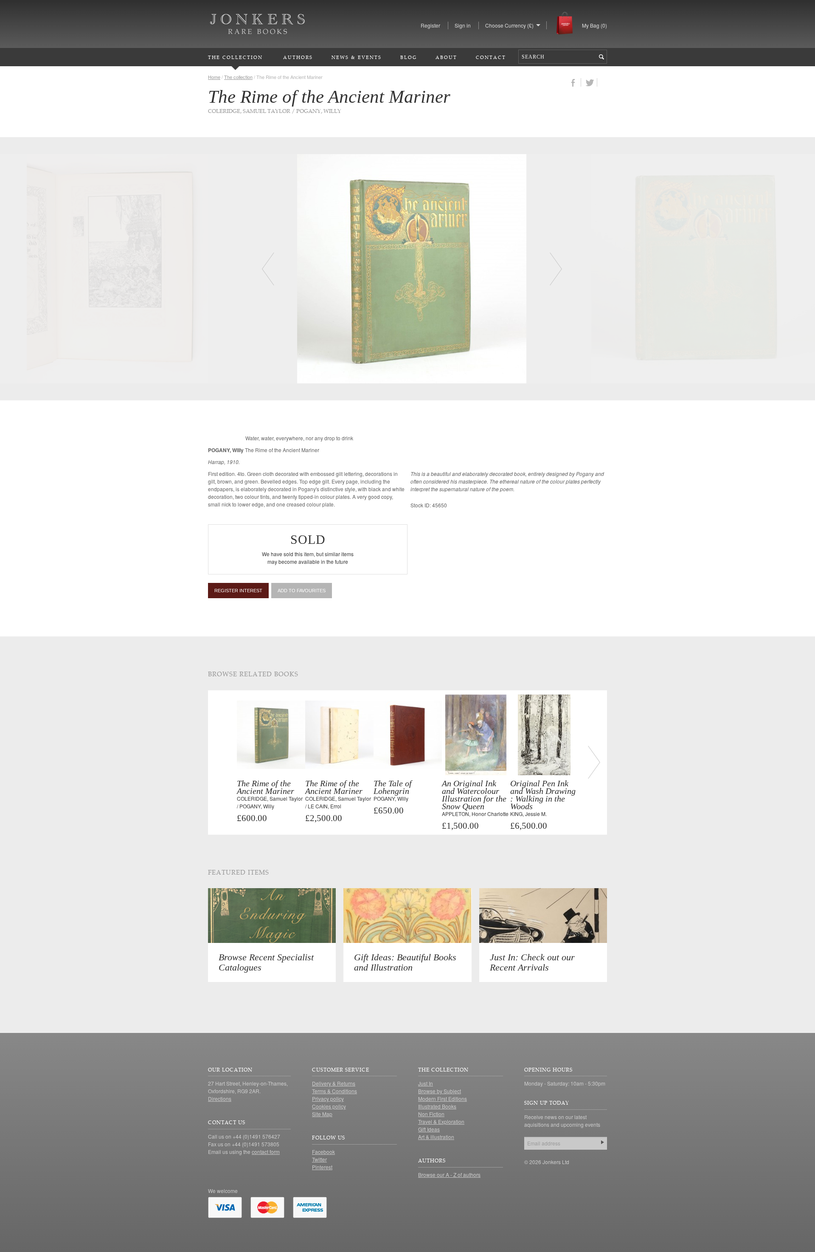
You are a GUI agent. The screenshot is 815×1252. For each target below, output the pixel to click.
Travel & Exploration (441, 1121)
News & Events (357, 57)
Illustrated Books (437, 1106)
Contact (491, 57)
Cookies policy (329, 1106)
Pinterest (322, 1166)
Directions (219, 1098)
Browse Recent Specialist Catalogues (266, 962)
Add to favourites (302, 590)
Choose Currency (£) (509, 25)
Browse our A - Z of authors (449, 1174)
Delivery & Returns (333, 1083)
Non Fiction (431, 1113)
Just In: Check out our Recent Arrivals (532, 962)
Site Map (322, 1113)
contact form (266, 1151)
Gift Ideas (429, 1129)
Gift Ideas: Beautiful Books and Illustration (405, 962)
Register (430, 25)
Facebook (323, 1151)
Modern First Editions (442, 1098)
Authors (298, 57)
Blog (408, 57)
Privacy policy (328, 1098)
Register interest (238, 590)
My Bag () (594, 25)
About (446, 57)
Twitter (319, 1159)
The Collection (235, 57)
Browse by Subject (439, 1090)
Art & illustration (436, 1136)
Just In (425, 1083)
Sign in (463, 25)
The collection (238, 76)
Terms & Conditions (334, 1090)
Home (214, 76)
